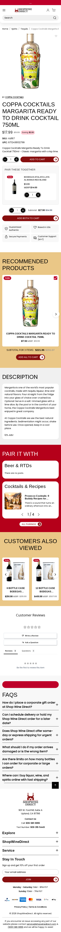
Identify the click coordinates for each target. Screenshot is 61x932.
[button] (56, 314)
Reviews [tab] (8, 650)
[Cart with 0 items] (55, 10)
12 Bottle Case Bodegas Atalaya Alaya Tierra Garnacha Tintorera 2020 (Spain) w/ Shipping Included (45, 590)
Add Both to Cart (28, 218)
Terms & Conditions (38, 907)
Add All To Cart (28, 357)
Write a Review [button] (31, 635)
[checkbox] (55, 278)
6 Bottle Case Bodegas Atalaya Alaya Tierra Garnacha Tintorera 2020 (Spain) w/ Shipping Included (15, 590)
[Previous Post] (22, 514)
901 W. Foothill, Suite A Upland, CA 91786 (30, 811)
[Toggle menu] (4, 10)
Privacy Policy (20, 907)
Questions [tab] (26, 650)
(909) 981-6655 (15, 927)
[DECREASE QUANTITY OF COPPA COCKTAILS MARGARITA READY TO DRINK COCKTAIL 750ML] (5, 159)
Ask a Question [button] (31, 642)
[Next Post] (38, 514)
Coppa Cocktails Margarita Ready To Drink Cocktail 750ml (30, 335)
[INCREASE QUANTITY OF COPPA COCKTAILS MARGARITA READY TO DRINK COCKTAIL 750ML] (16, 159)
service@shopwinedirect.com (41, 924)
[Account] (48, 10)
